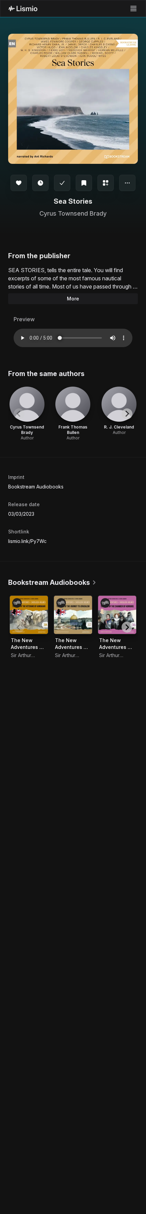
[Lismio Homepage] (22, 8)
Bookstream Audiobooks (35, 486)
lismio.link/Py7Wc (27, 541)
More (73, 298)
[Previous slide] (19, 413)
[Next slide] (127, 413)
